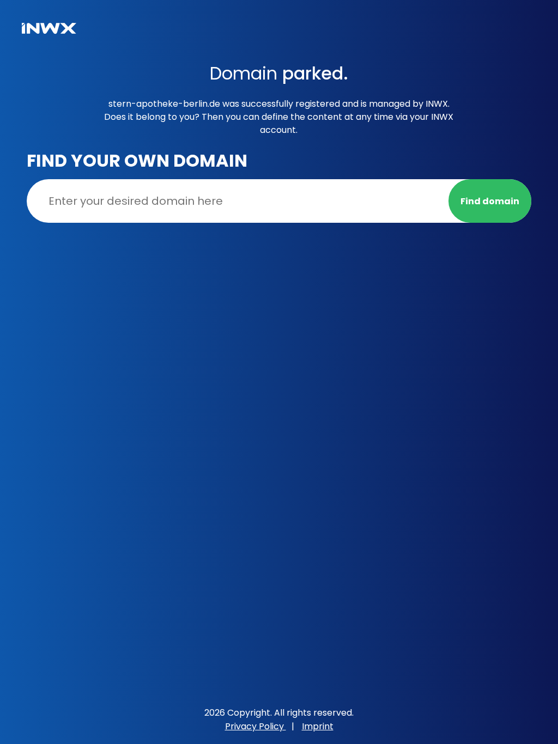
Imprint (317, 726)
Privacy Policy (255, 726)
